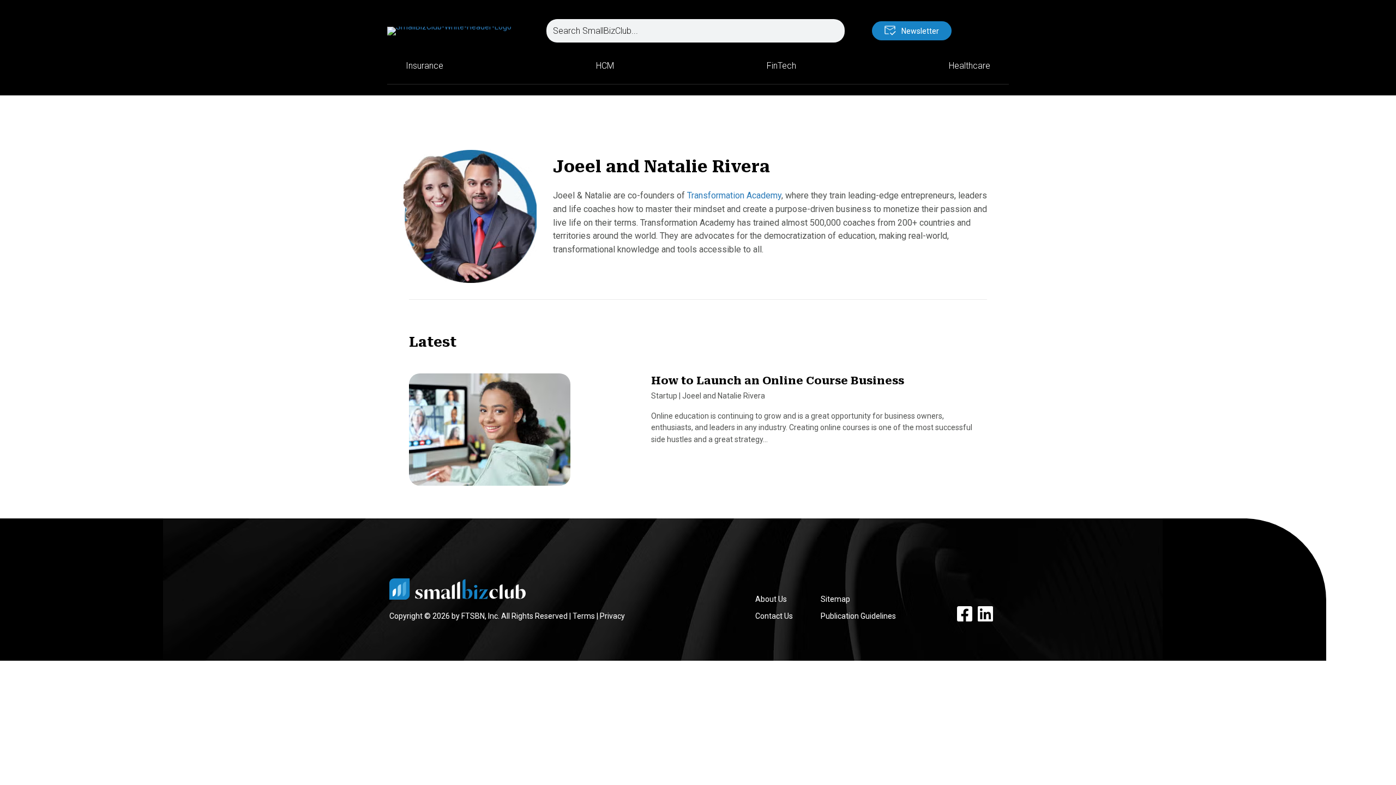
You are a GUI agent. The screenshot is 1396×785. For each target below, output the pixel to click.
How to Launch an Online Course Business (777, 380)
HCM (605, 66)
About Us (771, 599)
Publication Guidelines (858, 616)
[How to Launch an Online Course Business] (489, 434)
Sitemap (835, 599)
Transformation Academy (734, 195)
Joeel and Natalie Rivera (723, 395)
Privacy (612, 616)
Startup (664, 395)
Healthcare (969, 66)
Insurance (424, 66)
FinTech (781, 66)
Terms (584, 616)
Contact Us (774, 616)
